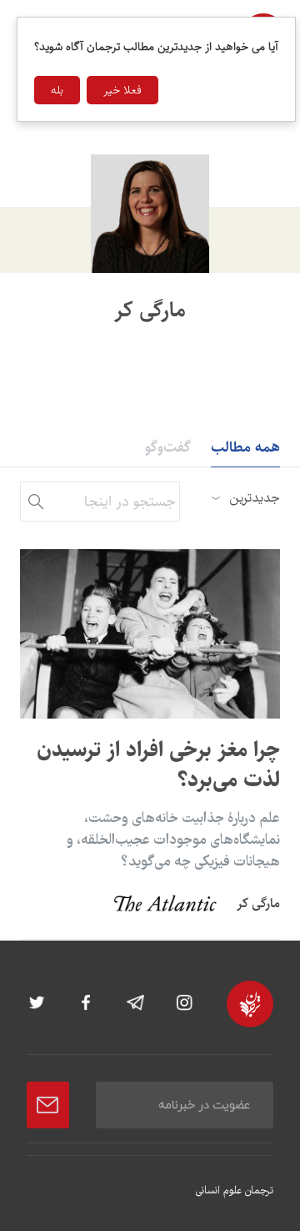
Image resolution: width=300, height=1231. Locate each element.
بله (57, 90)
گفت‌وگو (168, 447)
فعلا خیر (122, 90)
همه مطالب (245, 447)
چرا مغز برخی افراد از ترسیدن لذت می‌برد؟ (158, 765)
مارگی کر (258, 903)
